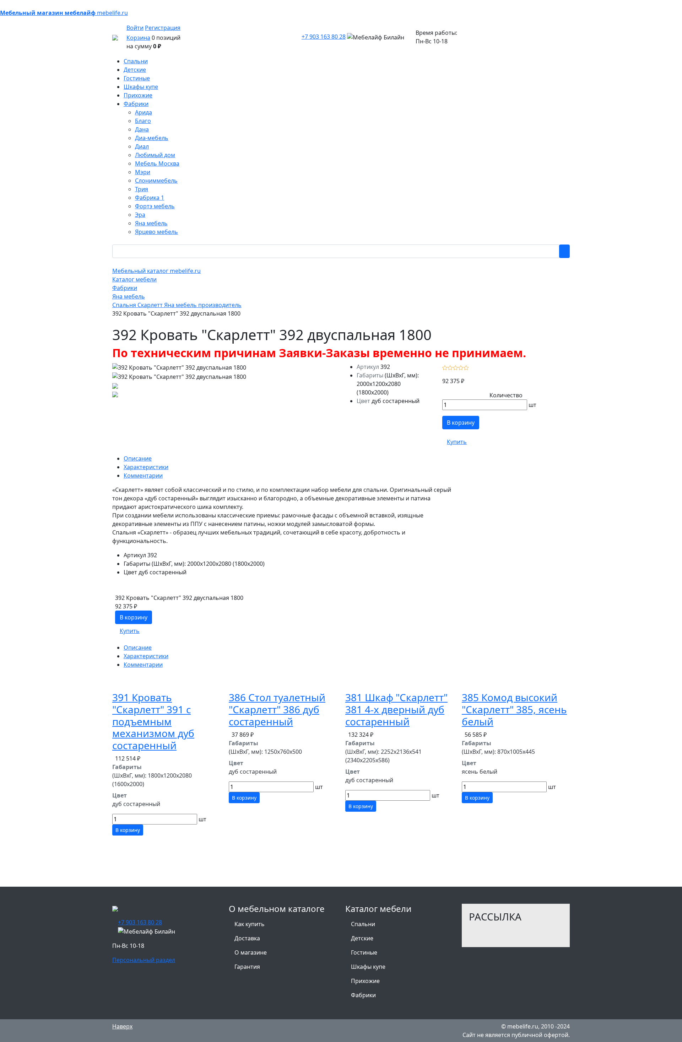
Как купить (249, 924)
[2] (450, 367)
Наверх (122, 1026)
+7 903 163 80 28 (324, 37)
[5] (466, 367)
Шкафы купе (368, 967)
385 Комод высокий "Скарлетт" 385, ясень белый (514, 709)
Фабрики (363, 995)
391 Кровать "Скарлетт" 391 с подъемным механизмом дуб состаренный (153, 721)
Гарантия (247, 967)
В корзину (461, 422)
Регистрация (162, 28)
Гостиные (364, 952)
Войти (135, 28)
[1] (445, 367)
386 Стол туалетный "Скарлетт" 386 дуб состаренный (277, 709)
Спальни (363, 924)
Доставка (247, 938)
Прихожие (365, 981)
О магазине (250, 952)
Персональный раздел (143, 960)
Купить (457, 442)
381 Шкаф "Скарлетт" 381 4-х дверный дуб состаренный (396, 709)
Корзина (138, 38)
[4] (461, 367)
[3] (455, 367)
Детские (362, 938)
